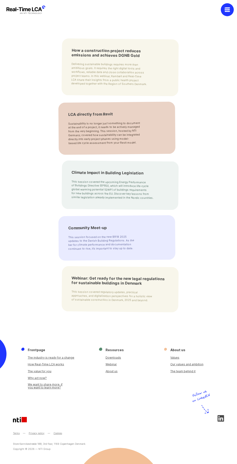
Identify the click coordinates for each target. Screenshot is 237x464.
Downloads (113, 357)
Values (174, 357)
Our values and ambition (186, 364)
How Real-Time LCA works (46, 364)
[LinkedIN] (221, 418)
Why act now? (37, 377)
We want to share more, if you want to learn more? (45, 386)
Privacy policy (36, 433)
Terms (16, 433)
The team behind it (183, 371)
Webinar (111, 364)
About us (112, 371)
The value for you (39, 371)
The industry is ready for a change (51, 357)
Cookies (57, 433)
